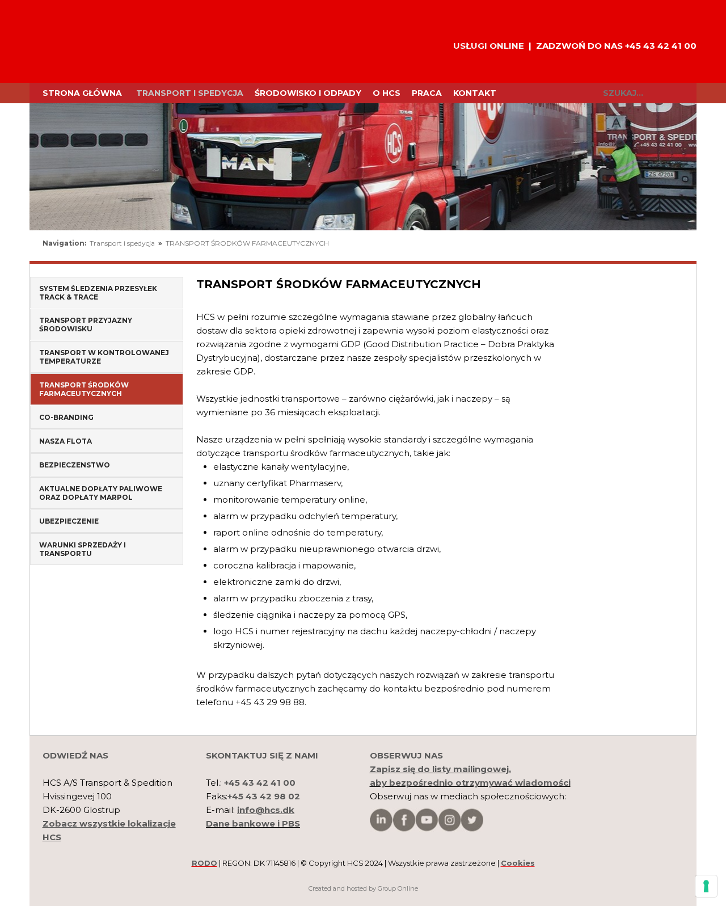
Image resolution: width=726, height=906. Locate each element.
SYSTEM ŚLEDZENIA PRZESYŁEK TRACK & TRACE (98, 292)
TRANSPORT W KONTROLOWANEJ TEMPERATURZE (104, 356)
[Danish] (671, 246)
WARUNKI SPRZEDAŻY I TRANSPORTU (82, 549)
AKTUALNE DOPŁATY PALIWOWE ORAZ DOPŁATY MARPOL (100, 493)
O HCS (386, 93)
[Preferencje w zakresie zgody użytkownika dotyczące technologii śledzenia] (706, 886)
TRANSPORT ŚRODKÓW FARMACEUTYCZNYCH (247, 243)
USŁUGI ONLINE (488, 45)
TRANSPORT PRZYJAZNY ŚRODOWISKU (85, 324)
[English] (632, 246)
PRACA (427, 93)
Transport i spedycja (189, 93)
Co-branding (66, 417)
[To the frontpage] (79, 41)
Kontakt (474, 93)
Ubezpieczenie (69, 521)
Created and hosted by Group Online (363, 888)
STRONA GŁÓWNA (82, 93)
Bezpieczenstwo (74, 465)
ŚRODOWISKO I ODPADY (308, 93)
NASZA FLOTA (65, 441)
